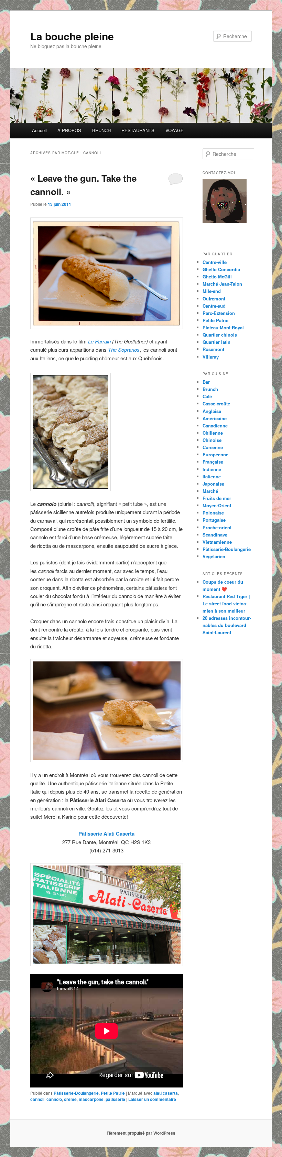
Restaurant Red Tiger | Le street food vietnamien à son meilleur (226, 603)
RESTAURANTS (137, 130)
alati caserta (165, 1093)
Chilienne (213, 432)
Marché (210, 491)
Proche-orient (217, 527)
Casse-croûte (216, 403)
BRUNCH (101, 130)
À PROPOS (69, 130)
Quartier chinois (220, 334)
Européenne (215, 454)
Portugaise (214, 520)
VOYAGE (174, 130)
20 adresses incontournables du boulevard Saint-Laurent (227, 625)
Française (213, 461)
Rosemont (213, 349)
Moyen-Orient (217, 505)
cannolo (54, 1099)
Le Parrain (100, 341)
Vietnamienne (217, 542)
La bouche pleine (72, 36)
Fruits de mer (217, 498)
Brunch (210, 389)
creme (70, 1099)
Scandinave (215, 534)
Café (207, 396)
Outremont (214, 298)
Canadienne (215, 425)
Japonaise (213, 483)
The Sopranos (124, 349)
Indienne (212, 469)
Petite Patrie (113, 1093)
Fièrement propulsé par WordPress (141, 1133)
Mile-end (212, 291)
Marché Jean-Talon (222, 283)
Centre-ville (215, 262)
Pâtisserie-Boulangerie (76, 1093)
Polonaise (213, 512)
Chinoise (212, 440)
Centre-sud (214, 305)
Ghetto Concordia (221, 269)
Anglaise (212, 411)
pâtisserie (115, 1099)
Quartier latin (216, 342)
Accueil (39, 130)
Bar (206, 382)
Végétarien (214, 556)
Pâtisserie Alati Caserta (106, 833)
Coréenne (213, 447)
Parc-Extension (219, 313)
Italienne (212, 476)
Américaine (215, 418)
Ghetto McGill (217, 276)
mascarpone (91, 1099)
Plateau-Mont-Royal (223, 327)
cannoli (37, 1099)
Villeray (211, 356)
